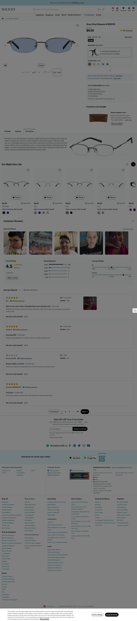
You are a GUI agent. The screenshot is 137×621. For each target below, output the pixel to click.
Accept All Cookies (112, 614)
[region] (68, 614)
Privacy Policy (44, 619)
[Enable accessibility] (135, 310)
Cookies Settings (97, 614)
